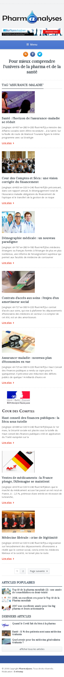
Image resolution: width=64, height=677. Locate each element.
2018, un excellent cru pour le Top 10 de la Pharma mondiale (35, 599)
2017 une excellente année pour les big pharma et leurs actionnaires (33, 607)
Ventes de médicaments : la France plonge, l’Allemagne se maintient (27, 479)
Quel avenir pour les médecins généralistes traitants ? (36, 641)
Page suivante (38, 571)
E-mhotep (18, 671)
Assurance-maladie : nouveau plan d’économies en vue (27, 359)
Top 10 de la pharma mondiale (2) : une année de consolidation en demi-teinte (37, 591)
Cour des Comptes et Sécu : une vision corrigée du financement (30, 180)
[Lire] (18, 92)
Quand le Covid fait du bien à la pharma (33, 623)
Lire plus (7, 143)
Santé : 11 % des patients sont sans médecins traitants (36, 633)
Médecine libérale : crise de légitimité (30, 537)
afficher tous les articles (32, 649)
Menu (33, 44)
